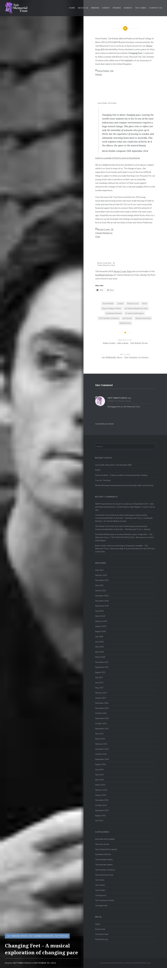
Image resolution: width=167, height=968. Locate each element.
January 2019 (100, 626)
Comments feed (101, 934)
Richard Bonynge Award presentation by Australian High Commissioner (124, 485)
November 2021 (102, 580)
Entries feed (100, 929)
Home (72, 8)
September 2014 (102, 759)
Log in (97, 924)
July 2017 (99, 677)
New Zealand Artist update (106, 849)
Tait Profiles (61, 936)
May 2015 (99, 733)
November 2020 (102, 601)
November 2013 (102, 800)
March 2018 (100, 657)
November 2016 (102, 708)
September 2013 (102, 810)
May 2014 (99, 774)
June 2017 (99, 682)
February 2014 (101, 790)
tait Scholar (127, 318)
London (120, 303)
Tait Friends (100, 885)
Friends (117, 8)
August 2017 (100, 672)
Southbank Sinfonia (104, 275)
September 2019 (102, 606)
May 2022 (99, 570)
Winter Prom (125, 323)
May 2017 (99, 688)
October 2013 (101, 805)
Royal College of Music (111, 308)
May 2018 (99, 647)
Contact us (155, 8)
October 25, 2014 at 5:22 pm (119, 401)
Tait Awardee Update (103, 864)
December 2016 (101, 703)
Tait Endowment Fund (104, 875)
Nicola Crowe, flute (123, 271)
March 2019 (100, 616)
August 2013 (100, 815)
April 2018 (99, 652)
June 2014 (99, 769)
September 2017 (102, 667)
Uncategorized (101, 905)
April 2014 (99, 779)
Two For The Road (102, 480)
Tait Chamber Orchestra (41, 936)
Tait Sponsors (100, 895)
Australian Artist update (105, 839)
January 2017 (100, 698)
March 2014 (100, 785)
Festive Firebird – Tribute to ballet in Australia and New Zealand (121, 475)
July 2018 (99, 636)
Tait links (140, 8)
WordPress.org (101, 939)
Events (106, 8)
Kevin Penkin (108, 303)
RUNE (97, 470)
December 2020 (101, 595)
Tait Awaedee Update (17, 936)
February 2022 (101, 575)
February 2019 (101, 621)
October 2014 (101, 754)
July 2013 (99, 820)
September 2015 (102, 728)
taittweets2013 (22, 963)
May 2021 (99, 585)
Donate (128, 8)
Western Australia (143, 318)
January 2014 (100, 795)
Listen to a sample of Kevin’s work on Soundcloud (117, 158)
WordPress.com (144, 963)
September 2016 (102, 718)
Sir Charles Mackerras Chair (136, 308)
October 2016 (101, 713)
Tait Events (99, 880)
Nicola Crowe (132, 303)
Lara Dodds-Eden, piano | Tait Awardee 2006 (113, 465)
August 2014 (100, 764)
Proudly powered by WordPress (112, 963)
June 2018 (99, 642)
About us (83, 8)
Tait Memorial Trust (131, 406)
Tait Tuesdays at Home (104, 900)
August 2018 (100, 631)
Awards (95, 8)
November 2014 (102, 749)
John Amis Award (102, 844)
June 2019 (99, 611)
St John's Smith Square (134, 313)
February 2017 (101, 693)
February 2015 (101, 744)
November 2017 (102, 662)
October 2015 (101, 723)
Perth (144, 303)
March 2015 (100, 739)
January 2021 (100, 590)
